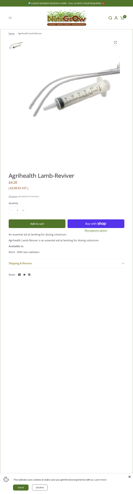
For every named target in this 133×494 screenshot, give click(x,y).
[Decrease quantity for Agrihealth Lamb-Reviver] (11, 210)
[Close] (129, 476)
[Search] (110, 18)
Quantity (13, 203)
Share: (12, 275)
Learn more (101, 479)
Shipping (13, 196)
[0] (121, 18)
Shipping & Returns (20, 263)
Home (12, 33)
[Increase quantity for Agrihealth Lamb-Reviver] (23, 210)
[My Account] (116, 18)
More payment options (96, 230)
